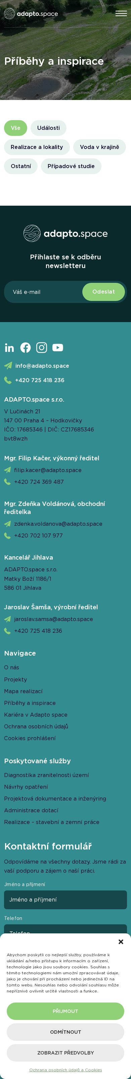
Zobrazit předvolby (65, 1053)
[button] (121, 941)
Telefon (13, 918)
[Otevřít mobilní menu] (121, 13)
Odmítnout (65, 1032)
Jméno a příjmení (24, 884)
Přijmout (65, 1011)
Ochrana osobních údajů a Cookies (65, 1069)
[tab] (15, 128)
